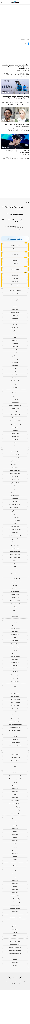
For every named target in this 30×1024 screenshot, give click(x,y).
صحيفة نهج (15, 321)
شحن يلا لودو (15, 532)
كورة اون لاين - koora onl (15, 803)
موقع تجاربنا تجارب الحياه (15, 603)
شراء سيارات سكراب (15, 715)
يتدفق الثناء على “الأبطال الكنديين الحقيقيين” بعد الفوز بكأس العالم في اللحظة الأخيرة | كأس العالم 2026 (15, 66)
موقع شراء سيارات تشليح (15, 721)
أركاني (15, 371)
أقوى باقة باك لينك (15, 597)
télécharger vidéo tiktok (15, 953)
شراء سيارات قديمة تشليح (15, 730)
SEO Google (15, 263)
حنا (15, 563)
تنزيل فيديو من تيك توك (15, 941)
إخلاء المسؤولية (17, 983)
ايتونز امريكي (15, 467)
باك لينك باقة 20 (15, 591)
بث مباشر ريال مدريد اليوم (15, 745)
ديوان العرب (15, 606)
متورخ (15, 334)
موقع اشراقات (15, 281)
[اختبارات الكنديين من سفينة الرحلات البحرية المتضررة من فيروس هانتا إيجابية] (15, 86)
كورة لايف (15, 825)
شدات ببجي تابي (15, 460)
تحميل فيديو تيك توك (15, 944)
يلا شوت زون (15, 929)
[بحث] (2, 2)
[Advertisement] (15, 22)
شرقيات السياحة (15, 380)
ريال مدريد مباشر (15, 634)
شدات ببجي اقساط (15, 451)
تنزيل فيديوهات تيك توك (15, 947)
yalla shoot (15, 625)
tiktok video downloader (15, 950)
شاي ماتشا (15, 570)
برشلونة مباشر (15, 631)
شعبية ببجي (15, 538)
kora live (15, 822)
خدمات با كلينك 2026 (15, 600)
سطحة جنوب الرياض (15, 705)
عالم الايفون (15, 315)
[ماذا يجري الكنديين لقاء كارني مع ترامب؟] (15, 114)
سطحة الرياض (15, 686)
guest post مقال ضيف (15, 582)
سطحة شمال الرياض (15, 699)
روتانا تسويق (15, 340)
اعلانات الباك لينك (15, 408)
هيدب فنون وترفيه (15, 442)
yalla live (15, 766)
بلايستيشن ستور (15, 545)
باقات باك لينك (15, 402)
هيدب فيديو (15, 356)
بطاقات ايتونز (15, 541)
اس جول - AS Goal (15, 813)
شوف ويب (15, 306)
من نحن (23, 981)
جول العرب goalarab (15, 742)
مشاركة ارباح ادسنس (15, 248)
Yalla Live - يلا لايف (15, 800)
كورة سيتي (15, 739)
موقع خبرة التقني (15, 328)
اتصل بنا (11, 983)
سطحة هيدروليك (15, 696)
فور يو (15, 523)
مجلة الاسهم (15, 309)
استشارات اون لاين (15, 349)
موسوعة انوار (15, 384)
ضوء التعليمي (15, 275)
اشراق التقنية (15, 293)
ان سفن (15, 296)
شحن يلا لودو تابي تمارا (15, 510)
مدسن (15, 337)
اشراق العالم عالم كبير (15, 414)
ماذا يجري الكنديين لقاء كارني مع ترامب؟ (17, 124)
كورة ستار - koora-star (15, 775)
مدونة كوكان (15, 318)
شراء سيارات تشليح (15, 718)
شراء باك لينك (15, 392)
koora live (15, 788)
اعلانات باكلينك (15, 616)
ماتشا (15, 566)
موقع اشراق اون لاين (15, 284)
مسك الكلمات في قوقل (15, 290)
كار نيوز (15, 324)
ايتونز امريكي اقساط (15, 517)
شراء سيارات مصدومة (15, 727)
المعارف (15, 352)
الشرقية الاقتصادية (15, 312)
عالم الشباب (15, 254)
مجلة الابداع (15, 343)
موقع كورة (15, 865)
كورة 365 (15, 736)
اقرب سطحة (15, 708)
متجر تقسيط (15, 485)
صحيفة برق (15, 278)
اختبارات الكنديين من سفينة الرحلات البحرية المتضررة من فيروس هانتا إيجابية (16, 97)
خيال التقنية (15, 303)
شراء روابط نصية (15, 399)
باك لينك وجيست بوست (15, 424)
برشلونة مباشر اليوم (15, 757)
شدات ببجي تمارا (15, 454)
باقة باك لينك (15, 260)
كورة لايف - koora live (15, 895)
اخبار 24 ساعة (15, 439)
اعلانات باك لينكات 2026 (15, 917)
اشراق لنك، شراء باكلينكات (15, 405)
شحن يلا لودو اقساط (15, 473)
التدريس (15, 411)
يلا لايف (15, 748)
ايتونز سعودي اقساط (15, 470)
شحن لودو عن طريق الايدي (15, 535)
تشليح (15, 711)
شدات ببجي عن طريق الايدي (15, 504)
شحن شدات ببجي (15, 526)
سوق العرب (15, 585)
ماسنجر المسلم (15, 269)
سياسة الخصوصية (9, 981)
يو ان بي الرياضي (15, 433)
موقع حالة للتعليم (15, 436)
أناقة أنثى (15, 331)
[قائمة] (28, 2)
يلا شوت (15, 622)
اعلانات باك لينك (15, 613)
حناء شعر (15, 560)
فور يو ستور (15, 498)
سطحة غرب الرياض (15, 702)
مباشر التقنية (15, 374)
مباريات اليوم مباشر (15, 628)
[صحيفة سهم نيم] (15, 2)
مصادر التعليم (15, 427)
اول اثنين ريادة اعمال (15, 245)
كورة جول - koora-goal (15, 778)
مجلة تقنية (15, 430)
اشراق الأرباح (15, 387)
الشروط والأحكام (18, 981)
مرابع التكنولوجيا (15, 299)
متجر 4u (15, 501)
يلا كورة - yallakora (15, 807)
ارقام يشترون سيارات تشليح (15, 724)
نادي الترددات (15, 346)
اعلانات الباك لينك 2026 (15, 420)
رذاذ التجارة (15, 362)
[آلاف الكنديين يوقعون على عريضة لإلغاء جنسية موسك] (15, 141)
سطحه (15, 690)
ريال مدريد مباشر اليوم (15, 754)
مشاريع (15, 610)
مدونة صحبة (15, 377)
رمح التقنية (15, 359)
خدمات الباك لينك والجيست (15, 578)
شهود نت (15, 368)
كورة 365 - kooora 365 (15, 810)
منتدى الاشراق (15, 417)
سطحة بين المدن (15, 693)
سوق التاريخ (15, 588)
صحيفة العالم (15, 445)
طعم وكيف (15, 365)
